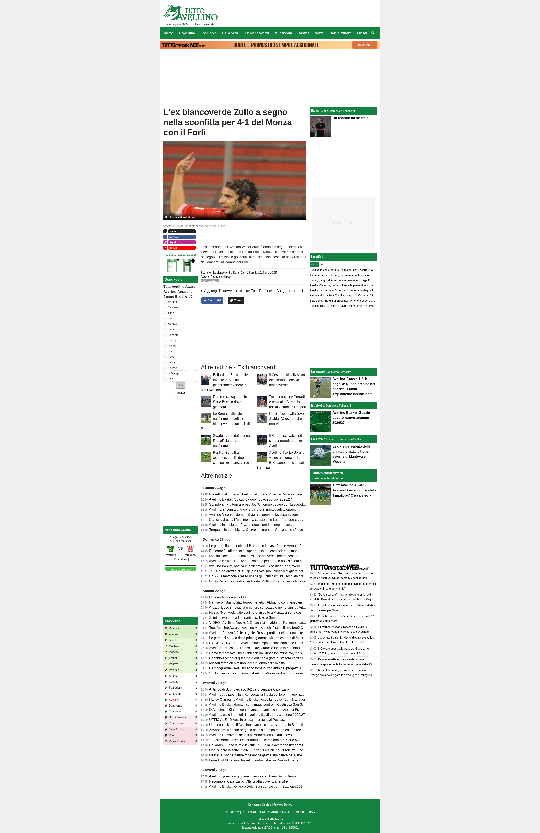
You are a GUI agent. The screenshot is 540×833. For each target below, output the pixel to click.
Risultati (181, 392)
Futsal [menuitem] (362, 33)
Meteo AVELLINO (181, 570)
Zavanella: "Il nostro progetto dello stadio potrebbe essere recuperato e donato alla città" (275, 730)
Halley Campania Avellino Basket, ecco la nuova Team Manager (257, 699)
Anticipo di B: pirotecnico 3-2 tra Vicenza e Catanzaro (249, 689)
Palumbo (173, 329)
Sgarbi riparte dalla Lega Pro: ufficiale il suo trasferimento (231, 441)
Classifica (172, 621)
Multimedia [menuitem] (283, 33)
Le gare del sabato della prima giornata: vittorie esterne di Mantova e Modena (266, 638)
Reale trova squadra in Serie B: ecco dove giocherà (230, 402)
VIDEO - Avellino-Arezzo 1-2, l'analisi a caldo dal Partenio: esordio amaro (264, 622)
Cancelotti (174, 307)
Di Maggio (174, 373)
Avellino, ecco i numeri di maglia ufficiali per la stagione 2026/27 (257, 714)
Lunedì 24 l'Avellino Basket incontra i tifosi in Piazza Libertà (253, 760)
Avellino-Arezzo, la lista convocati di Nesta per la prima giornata (256, 694)
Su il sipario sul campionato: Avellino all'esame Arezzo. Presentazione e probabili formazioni (278, 673)
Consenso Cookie (259, 804)
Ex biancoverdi (221, 272)
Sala (170, 378)
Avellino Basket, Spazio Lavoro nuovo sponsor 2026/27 (250, 499)
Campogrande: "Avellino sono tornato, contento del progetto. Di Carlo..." (262, 668)
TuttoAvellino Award (327, 473)
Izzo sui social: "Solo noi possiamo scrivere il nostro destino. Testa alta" (262, 556)
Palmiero (173, 334)
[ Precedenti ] (180, 559)
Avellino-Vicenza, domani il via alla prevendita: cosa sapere (253, 514)
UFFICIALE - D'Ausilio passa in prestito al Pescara (247, 720)
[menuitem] (373, 33)
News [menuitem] (319, 33)
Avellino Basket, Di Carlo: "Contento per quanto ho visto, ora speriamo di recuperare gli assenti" (280, 561)
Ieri (322, 264)
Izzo (170, 318)
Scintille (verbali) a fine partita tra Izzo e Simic (243, 617)
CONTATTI (287, 812)
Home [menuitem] (168, 33)
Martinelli (173, 301)
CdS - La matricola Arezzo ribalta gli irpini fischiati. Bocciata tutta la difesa (264, 576)
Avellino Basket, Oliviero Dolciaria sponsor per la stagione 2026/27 (259, 786)
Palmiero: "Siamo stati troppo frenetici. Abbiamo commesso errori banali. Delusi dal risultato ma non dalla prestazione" (297, 602)
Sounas (172, 367)
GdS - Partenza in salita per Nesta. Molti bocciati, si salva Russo (257, 581)
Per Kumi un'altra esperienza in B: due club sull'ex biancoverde (231, 457)
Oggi (314, 264)
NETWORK (232, 812)
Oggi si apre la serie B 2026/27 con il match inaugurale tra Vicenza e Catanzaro (268, 750)
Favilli (171, 362)
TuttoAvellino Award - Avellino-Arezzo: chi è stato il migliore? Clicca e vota (264, 627)
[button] (180, 385)
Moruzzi (172, 323)
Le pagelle (319, 371)
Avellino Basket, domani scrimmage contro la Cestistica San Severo (259, 704)
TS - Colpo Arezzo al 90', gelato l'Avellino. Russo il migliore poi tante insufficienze (270, 571)
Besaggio (173, 340)
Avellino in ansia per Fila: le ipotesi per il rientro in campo (251, 524)
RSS (312, 812)
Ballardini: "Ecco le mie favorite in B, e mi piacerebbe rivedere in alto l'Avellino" (268, 745)
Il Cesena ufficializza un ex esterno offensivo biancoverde (287, 380)
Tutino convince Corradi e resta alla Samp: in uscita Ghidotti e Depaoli (287, 402)
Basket (316, 405)
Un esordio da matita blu (227, 597)
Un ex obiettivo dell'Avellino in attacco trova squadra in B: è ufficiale (259, 725)
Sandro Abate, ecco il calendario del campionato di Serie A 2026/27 (259, 740)
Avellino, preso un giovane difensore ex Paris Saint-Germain (254, 776)
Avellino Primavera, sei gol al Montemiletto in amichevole (251, 735)
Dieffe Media (275, 819)
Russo (172, 345)
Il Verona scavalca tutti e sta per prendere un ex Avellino (287, 441)
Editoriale (318, 111)
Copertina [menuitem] (187, 33)
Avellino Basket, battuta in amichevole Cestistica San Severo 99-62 (259, 566)
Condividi (214, 300)
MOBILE (301, 812)
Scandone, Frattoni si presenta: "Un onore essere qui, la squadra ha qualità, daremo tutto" (276, 504)
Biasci (171, 356)
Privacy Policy (282, 804)
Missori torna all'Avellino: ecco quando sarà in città (247, 663)
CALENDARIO (269, 812)
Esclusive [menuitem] (208, 33)
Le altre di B (320, 439)
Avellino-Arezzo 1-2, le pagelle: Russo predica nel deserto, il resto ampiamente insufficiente (277, 633)
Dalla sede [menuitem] (230, 33)
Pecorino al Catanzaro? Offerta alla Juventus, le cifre (248, 781)
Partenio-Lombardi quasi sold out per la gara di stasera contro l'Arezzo (261, 658)
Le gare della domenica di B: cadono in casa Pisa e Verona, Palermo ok (262, 546)
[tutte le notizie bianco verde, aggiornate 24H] (190, 12)
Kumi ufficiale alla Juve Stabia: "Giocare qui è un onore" (287, 419)
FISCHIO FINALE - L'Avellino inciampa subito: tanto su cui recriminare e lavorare (269, 643)
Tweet (238, 300)
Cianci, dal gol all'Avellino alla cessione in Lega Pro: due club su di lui (261, 519)
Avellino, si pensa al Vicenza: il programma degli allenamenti (254, 509)
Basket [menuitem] (303, 33)
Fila (170, 351)
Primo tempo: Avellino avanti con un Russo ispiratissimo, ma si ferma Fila (264, 653)
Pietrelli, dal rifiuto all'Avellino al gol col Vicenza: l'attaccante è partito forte (264, 494)
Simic (171, 312)
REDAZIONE (250, 812)
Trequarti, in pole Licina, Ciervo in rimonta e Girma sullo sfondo (256, 530)
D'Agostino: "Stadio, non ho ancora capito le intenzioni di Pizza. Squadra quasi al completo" (277, 709)
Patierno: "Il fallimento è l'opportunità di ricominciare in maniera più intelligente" (268, 551)
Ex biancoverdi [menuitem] (257, 33)
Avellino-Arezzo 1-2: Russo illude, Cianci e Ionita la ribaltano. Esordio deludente (269, 648)
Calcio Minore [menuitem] (340, 33)
